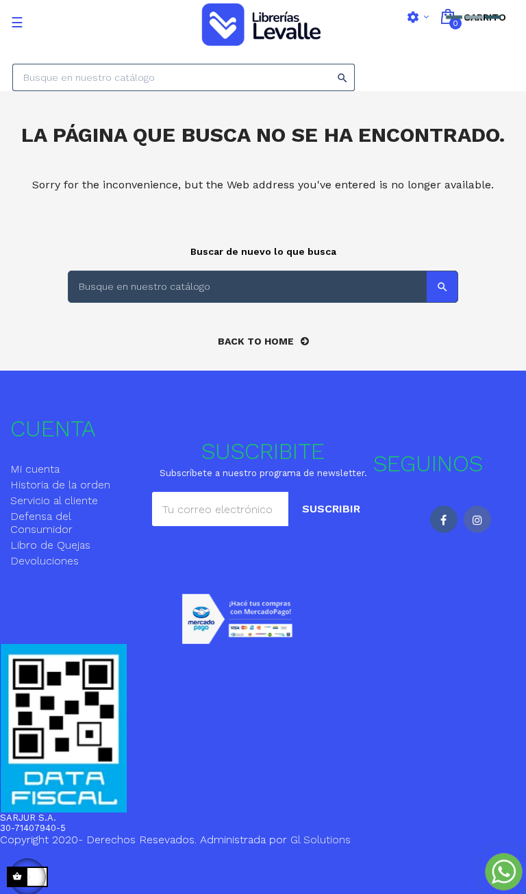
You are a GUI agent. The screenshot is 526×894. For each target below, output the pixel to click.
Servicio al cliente (54, 500)
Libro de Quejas (50, 544)
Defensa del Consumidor (41, 523)
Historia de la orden (60, 484)
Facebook (444, 519)
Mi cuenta (35, 468)
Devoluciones (44, 560)
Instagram (477, 519)
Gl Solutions (320, 839)
